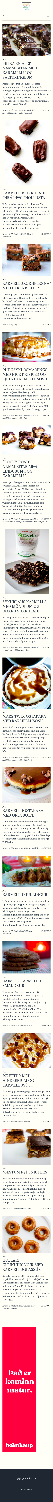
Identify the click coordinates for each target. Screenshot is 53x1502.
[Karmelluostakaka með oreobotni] (26, 784)
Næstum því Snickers (24, 1172)
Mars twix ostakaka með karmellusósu (24, 718)
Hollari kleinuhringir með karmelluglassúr (22, 1265)
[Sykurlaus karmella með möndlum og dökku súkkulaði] (27, 561)
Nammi (17, 521)
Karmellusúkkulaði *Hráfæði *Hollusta (23, 195)
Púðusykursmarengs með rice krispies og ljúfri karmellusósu (24, 374)
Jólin (20, 931)
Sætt (20, 113)
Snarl (44, 521)
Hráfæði (22, 234)
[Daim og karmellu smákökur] (26, 956)
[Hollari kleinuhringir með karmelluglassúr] (26, 1233)
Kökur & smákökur (27, 110)
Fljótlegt (14, 110)
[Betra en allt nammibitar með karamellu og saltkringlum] (26, 39)
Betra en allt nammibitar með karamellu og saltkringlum (19, 70)
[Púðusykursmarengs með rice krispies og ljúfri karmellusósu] (26, 346)
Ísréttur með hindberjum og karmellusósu (18, 1080)
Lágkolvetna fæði (9, 1308)
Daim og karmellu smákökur (21, 983)
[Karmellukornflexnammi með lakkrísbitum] (26, 259)
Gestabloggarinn (25, 519)
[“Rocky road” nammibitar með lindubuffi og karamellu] (26, 439)
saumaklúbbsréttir (10, 113)
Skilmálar (26, 1489)
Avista (5, 110)
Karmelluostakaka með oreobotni (22, 813)
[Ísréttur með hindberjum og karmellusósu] (26, 1050)
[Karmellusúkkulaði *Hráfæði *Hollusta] (27, 152)
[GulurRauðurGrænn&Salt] (26, 6)
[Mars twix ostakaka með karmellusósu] (26, 682)
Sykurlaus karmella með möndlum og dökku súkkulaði (24, 606)
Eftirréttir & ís (17, 415)
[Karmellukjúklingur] (26, 871)
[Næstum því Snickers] (26, 1146)
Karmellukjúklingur (24, 894)
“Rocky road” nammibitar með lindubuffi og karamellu (19, 468)
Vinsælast (27, 113)
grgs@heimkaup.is (26, 1478)
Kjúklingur (27, 931)
